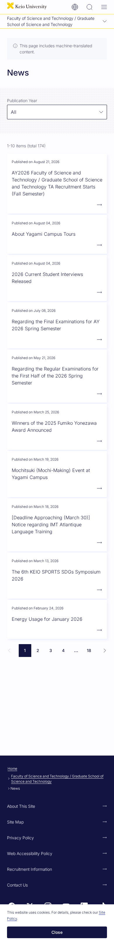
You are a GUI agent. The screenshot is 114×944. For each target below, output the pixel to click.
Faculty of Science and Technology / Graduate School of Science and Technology (57, 779)
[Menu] (104, 7)
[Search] (89, 7)
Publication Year (22, 100)
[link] (9, 651)
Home (12, 768)
